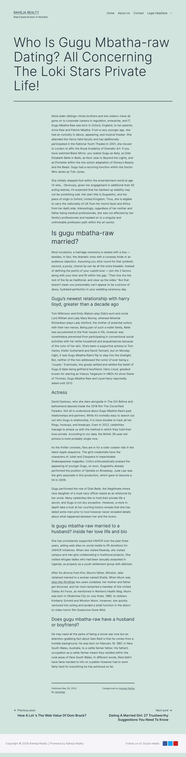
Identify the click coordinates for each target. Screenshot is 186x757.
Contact (139, 13)
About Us (124, 13)
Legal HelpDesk (157, 13)
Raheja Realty (26, 12)
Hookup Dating (127, 688)
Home (110, 13)
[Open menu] (171, 13)
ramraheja (60, 692)
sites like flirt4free (63, 582)
